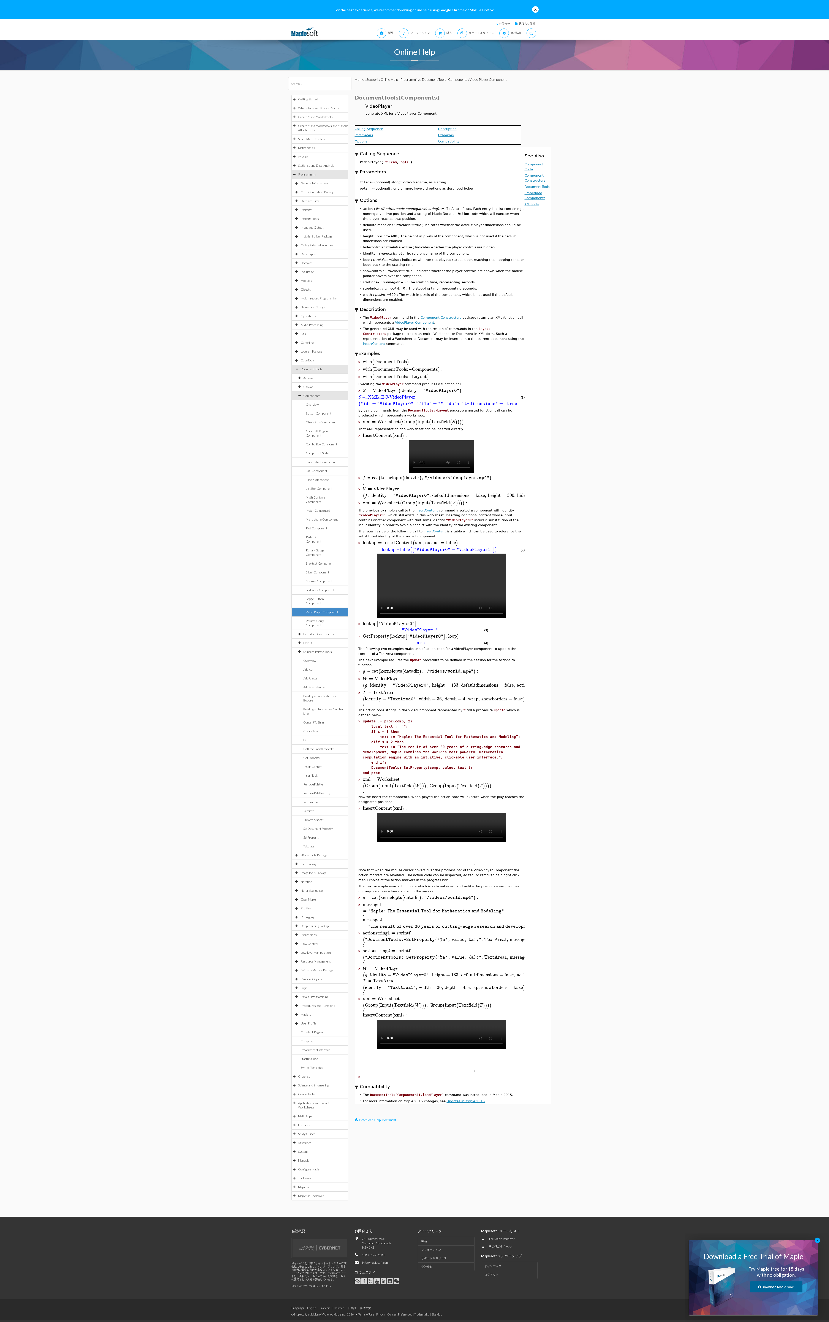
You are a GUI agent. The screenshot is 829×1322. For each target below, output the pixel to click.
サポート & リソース (434, 1258)
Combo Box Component (321, 444)
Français (325, 1308)
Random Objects (311, 979)
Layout (307, 643)
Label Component (317, 479)
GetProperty (311, 758)
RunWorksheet (313, 820)
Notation (306, 881)
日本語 (352, 1308)
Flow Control (309, 943)
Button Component (318, 413)
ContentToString (314, 722)
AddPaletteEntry (314, 687)
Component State (317, 453)
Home (359, 79)
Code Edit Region (312, 1032)
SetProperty (311, 837)
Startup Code (309, 1059)
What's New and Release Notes (318, 108)
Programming (306, 174)
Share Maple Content (312, 139)
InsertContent (313, 766)
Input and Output (312, 227)
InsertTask (310, 775)
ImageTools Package (314, 873)
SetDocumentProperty (318, 828)
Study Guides (306, 1134)
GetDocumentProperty (318, 749)
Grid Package (309, 864)
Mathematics (306, 148)
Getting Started (308, 99)
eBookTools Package (314, 855)
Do (305, 740)
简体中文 (365, 1308)
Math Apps (305, 1116)
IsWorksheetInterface (315, 1050)
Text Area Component (320, 590)
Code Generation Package (317, 192)
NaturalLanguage (312, 890)
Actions (308, 378)
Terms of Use (366, 1314)
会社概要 (298, 1231)
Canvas (308, 387)
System (303, 1151)
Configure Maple (309, 1169)
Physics (303, 156)
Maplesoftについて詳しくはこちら (311, 1285)
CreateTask (310, 731)
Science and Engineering (313, 1085)
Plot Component (316, 528)
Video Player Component (322, 612)
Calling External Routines (317, 245)
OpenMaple (308, 899)
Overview (312, 404)
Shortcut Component (320, 563)
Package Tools (310, 218)
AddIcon (308, 669)
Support (372, 79)
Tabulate (308, 846)
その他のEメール (500, 1246)
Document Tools (311, 369)
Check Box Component (321, 422)
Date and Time (310, 201)
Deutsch (339, 1308)
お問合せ (504, 23)
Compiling (307, 342)
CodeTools (308, 360)
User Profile (308, 1023)
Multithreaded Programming (319, 298)
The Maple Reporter (502, 1239)
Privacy (380, 1314)
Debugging (307, 917)
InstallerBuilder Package (316, 236)
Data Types (308, 254)
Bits (303, 334)
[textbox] (388, 362)
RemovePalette (313, 784)
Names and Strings (313, 307)
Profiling (306, 908)
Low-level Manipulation (316, 952)
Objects (306, 289)
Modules (306, 280)
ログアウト (491, 1274)
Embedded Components (318, 634)
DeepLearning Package (315, 926)
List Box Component (319, 488)
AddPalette (310, 678)
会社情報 (426, 1266)
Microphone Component (322, 519)
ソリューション (431, 1249)
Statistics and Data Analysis (316, 165)
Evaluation (308, 272)
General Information (314, 183)
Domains (307, 263)
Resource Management (316, 961)
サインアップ (492, 1266)
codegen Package (311, 351)
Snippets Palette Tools (317, 652)
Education (304, 1125)
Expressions (309, 935)
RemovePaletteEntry (316, 793)
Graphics (304, 1076)
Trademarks (421, 1314)
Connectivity (306, 1094)
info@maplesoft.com (375, 1262)
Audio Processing (312, 325)
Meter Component (318, 510)
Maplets (306, 1014)
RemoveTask (311, 802)
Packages (307, 210)
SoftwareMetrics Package (317, 970)
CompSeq (307, 1041)
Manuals (303, 1160)
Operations (308, 316)
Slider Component (317, 572)
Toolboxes (304, 1178)
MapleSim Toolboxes (311, 1196)
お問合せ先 (363, 1231)
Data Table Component (321, 462)
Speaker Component (319, 581)
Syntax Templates (312, 1067)
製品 (424, 1241)
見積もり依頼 (527, 23)
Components (311, 395)
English (311, 1308)
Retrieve (308, 811)
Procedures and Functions (318, 1005)
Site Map (437, 1314)
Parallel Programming (314, 997)
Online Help (389, 79)
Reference (304, 1143)
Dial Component (316, 471)
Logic (304, 988)
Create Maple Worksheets (315, 117)
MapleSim (304, 1187)
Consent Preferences (399, 1314)
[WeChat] (396, 1281)
